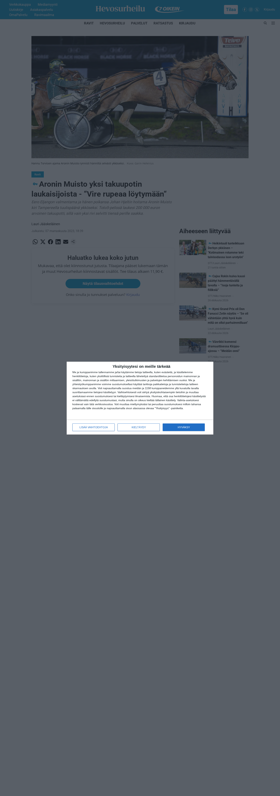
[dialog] (140, 398)
